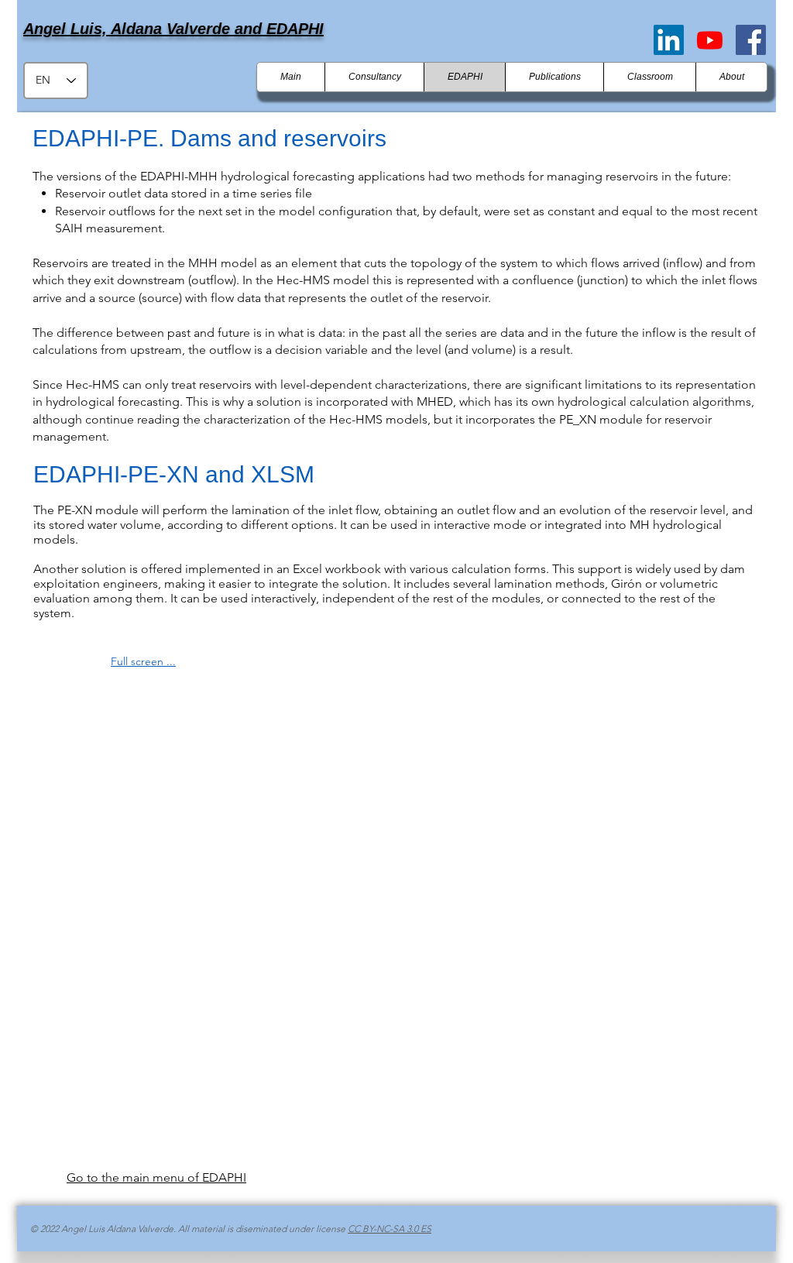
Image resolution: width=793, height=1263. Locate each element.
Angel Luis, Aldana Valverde (129, 28)
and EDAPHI (279, 28)
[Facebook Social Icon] (751, 40)
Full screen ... (143, 661)
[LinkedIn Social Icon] (669, 40)
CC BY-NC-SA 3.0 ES (389, 1228)
